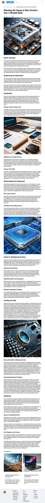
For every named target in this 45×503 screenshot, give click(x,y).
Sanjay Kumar (7, 16)
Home (5, 6)
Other (14, 6)
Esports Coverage (9, 6)
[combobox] (28, 2)
